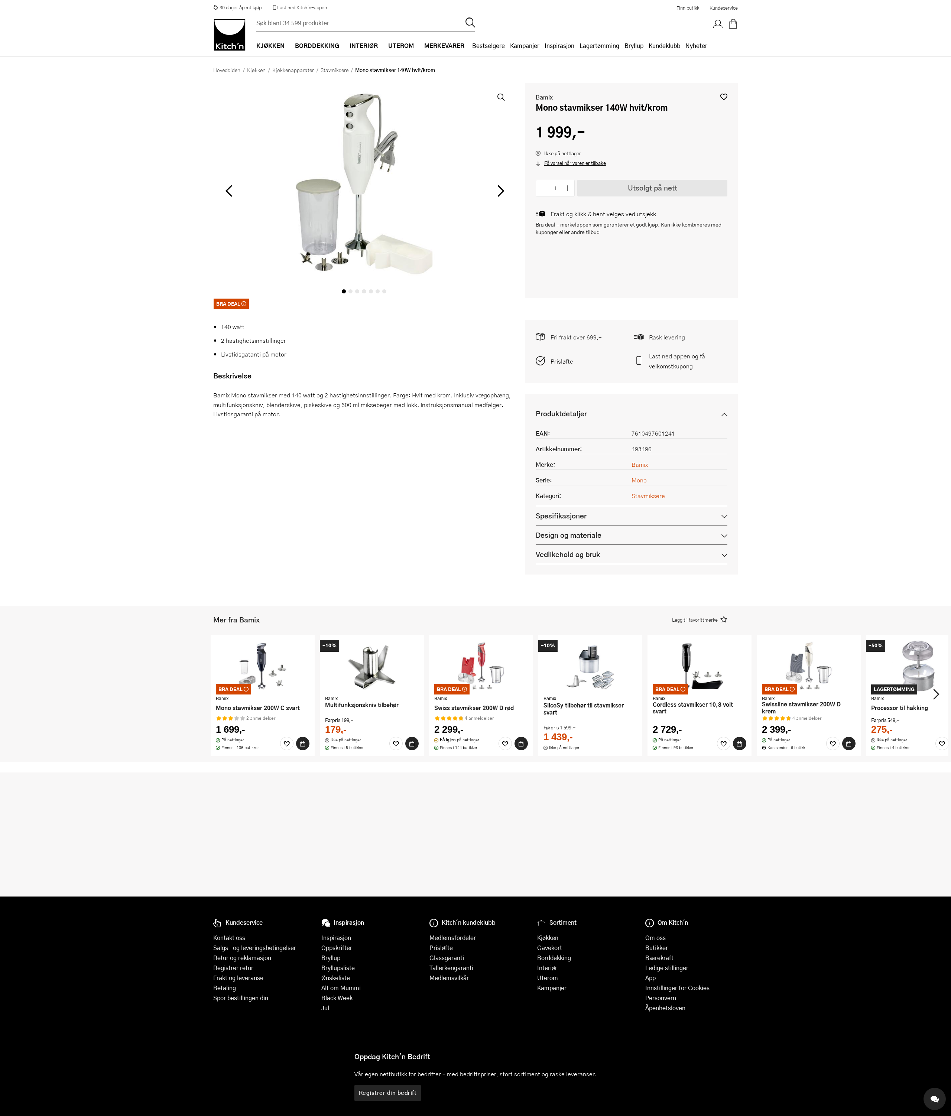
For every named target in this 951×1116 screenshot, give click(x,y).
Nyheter (696, 45)
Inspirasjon (559, 45)
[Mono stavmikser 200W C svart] (262, 666)
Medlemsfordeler (452, 937)
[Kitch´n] (229, 34)
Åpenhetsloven (665, 1007)
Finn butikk (687, 7)
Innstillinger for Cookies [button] (677, 987)
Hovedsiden (226, 69)
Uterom (547, 977)
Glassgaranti (446, 957)
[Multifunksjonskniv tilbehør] (372, 666)
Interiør (547, 967)
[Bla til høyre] (499, 191)
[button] (723, 96)
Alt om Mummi (341, 987)
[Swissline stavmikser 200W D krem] (809, 666)
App (650, 977)
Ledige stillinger (666, 967)
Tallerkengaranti (451, 967)
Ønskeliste (335, 977)
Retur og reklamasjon (242, 957)
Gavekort (549, 947)
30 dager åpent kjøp (241, 7)
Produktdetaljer (561, 413)
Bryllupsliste (338, 967)
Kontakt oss (229, 937)
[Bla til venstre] (228, 191)
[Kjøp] (302, 743)
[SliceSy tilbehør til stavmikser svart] (590, 666)
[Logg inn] (718, 24)
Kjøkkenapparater (293, 69)
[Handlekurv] (733, 24)
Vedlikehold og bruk (568, 554)
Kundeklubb (664, 45)
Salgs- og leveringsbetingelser (254, 947)
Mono (639, 480)
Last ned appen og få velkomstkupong (677, 361)
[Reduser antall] (543, 188)
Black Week (337, 997)
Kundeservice (724, 7)
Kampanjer (524, 45)
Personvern (660, 997)
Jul (325, 1007)
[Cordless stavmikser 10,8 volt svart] (699, 666)
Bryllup (633, 45)
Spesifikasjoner (561, 515)
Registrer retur (233, 967)
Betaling (224, 987)
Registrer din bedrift (388, 1093)
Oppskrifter (336, 947)
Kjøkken (256, 69)
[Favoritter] (286, 743)
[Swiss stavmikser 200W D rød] (481, 666)
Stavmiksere (334, 69)
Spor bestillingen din (240, 997)
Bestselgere (488, 45)
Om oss (655, 937)
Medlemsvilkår (449, 977)
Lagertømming (599, 45)
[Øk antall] (568, 188)
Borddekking (554, 957)
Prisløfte (562, 361)
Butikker (656, 947)
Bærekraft (659, 957)
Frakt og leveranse (238, 977)
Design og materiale (568, 535)
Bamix (544, 97)
